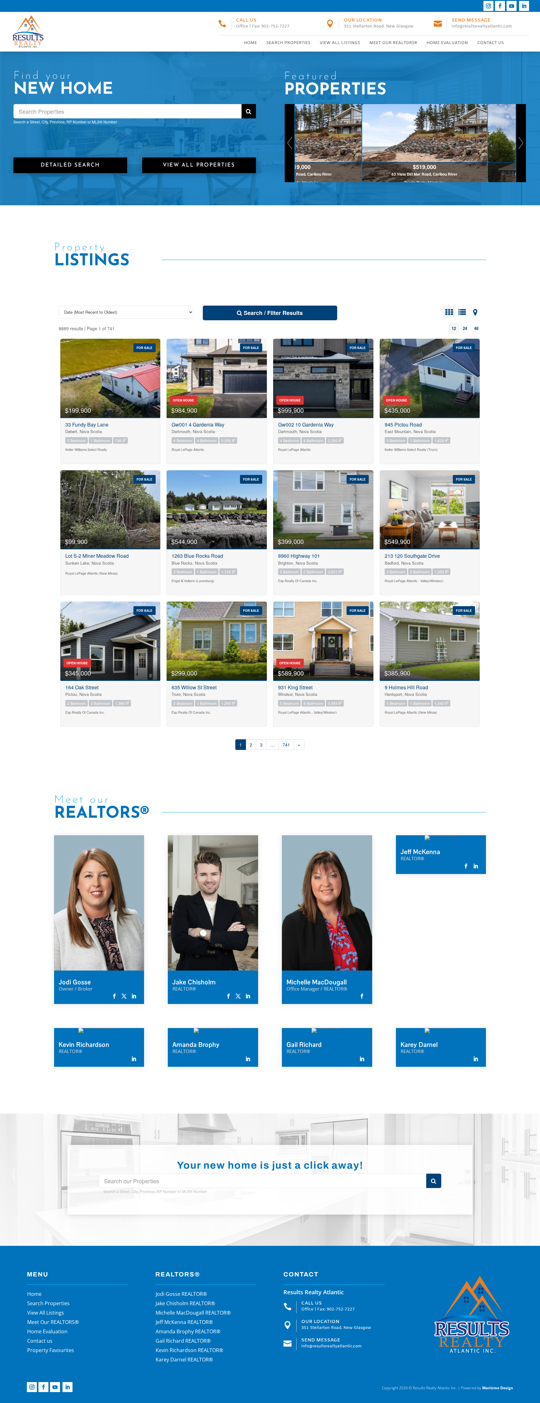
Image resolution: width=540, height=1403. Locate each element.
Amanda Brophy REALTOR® (188, 1332)
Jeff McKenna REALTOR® (184, 1323)
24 (465, 328)
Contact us (490, 43)
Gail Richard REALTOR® (183, 1341)
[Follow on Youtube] (512, 6)
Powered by (487, 1388)
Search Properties (288, 43)
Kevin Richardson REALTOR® (189, 1351)
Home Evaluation (447, 43)
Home (250, 43)
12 (454, 328)
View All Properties (199, 165)
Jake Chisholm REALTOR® (185, 1304)
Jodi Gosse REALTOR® (181, 1294)
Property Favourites (50, 1351)
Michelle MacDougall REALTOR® (193, 1313)
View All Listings (340, 43)
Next (521, 143)
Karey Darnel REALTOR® (184, 1360)
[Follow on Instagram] (488, 6)
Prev (290, 143)
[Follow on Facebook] (500, 6)
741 (286, 744)
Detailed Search (70, 165)
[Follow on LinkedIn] (524, 6)
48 (476, 328)
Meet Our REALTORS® (393, 43)
